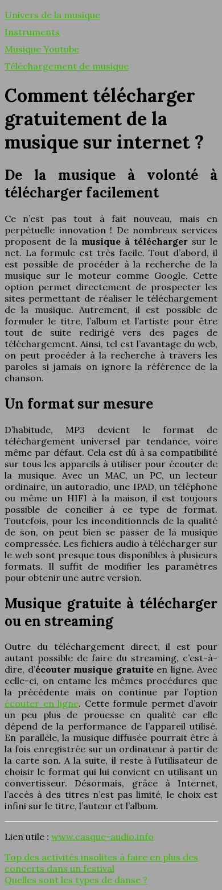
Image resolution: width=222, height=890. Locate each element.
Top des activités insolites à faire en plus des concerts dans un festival (101, 862)
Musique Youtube (42, 49)
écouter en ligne (42, 703)
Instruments (32, 32)
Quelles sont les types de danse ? (76, 879)
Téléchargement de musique (67, 66)
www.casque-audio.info (102, 836)
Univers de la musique (52, 14)
